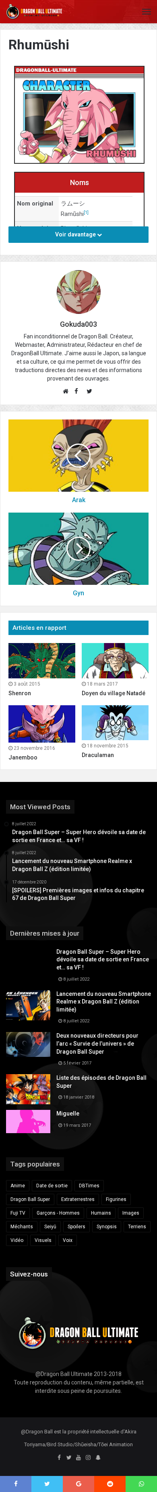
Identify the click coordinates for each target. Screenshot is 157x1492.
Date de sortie (52, 1186)
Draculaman (98, 755)
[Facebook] (59, 1458)
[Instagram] (88, 1458)
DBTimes (89, 1186)
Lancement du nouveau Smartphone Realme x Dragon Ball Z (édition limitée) (103, 1002)
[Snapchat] (98, 1458)
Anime (17, 1186)
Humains (101, 1213)
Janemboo (22, 757)
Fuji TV (17, 1213)
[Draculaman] (115, 723)
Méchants (21, 1226)
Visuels (43, 1240)
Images (130, 1213)
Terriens (137, 1226)
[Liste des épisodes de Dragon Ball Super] (28, 1089)
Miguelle (67, 1113)
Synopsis (107, 1226)
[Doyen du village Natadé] (115, 660)
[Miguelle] (28, 1121)
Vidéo (16, 1240)
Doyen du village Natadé (113, 693)
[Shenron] (41, 660)
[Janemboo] (41, 724)
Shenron (19, 693)
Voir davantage (76, 234)
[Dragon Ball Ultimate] (34, 11)
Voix (67, 1240)
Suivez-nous (29, 1274)
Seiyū (50, 1226)
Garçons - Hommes (58, 1213)
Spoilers (76, 1226)
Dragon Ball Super (30, 1199)
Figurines (116, 1199)
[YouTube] (78, 1458)
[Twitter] (69, 1458)
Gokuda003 (78, 324)
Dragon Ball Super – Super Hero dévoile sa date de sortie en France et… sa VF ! (102, 960)
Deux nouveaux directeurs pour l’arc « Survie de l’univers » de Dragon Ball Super (97, 1043)
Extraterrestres (78, 1199)
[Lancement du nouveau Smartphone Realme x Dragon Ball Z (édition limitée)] (28, 1005)
